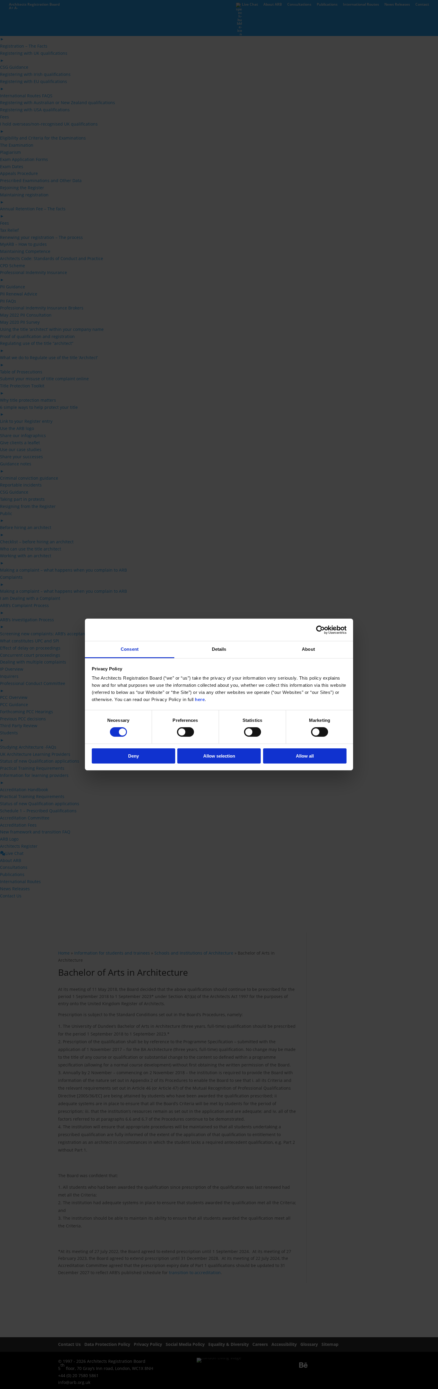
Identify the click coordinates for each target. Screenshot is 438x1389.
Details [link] (219, 649)
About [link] (308, 649)
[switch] (185, 732)
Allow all (305, 755)
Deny (133, 755)
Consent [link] (130, 649)
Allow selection (219, 755)
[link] (320, 629)
